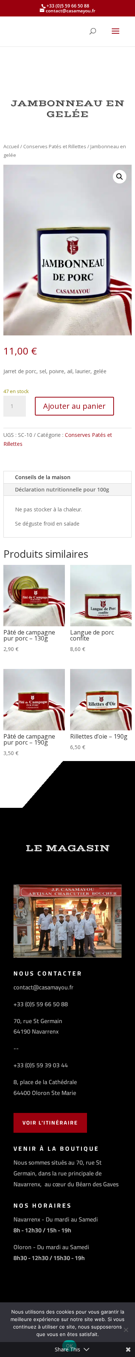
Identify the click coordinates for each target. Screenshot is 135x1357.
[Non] (125, 1329)
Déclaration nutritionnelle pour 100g (62, 489)
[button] (119, 176)
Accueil (11, 146)
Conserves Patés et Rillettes (54, 146)
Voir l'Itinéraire (50, 1123)
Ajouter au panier (74, 406)
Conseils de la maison (42, 477)
